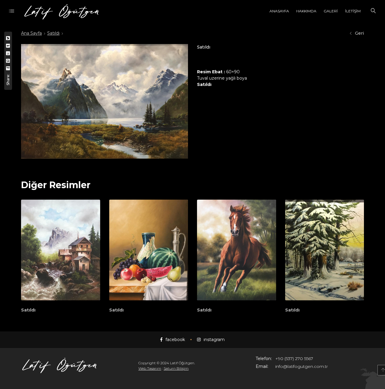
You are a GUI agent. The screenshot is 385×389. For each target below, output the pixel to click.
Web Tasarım (149, 368)
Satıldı (53, 33)
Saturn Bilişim (176, 368)
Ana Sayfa (31, 33)
